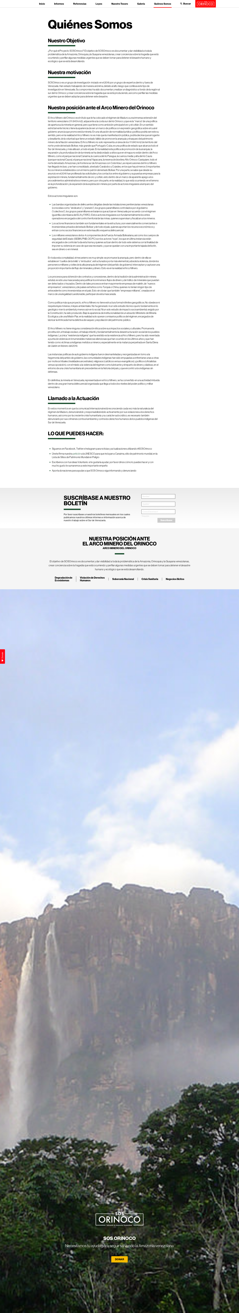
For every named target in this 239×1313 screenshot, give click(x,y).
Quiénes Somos (162, 3)
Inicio (42, 3)
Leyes (99, 3)
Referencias (79, 3)
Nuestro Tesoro (119, 3)
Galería (141, 3)
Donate (2, 655)
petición (77, 453)
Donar (119, 1259)
